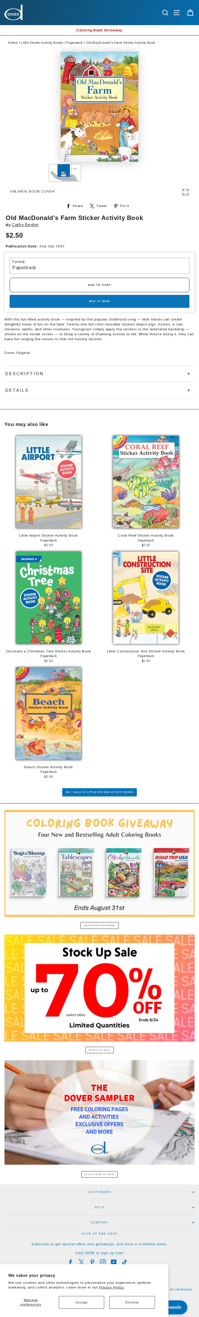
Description (24, 374)
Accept (81, 1302)
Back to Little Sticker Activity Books (103, 792)
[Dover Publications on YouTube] (114, 1262)
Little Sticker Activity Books (42, 43)
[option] (99, 30)
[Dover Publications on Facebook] (70, 1262)
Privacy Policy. (111, 1287)
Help (99, 1207)
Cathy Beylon (25, 225)
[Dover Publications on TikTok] (124, 1262)
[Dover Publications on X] (81, 1262)
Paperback (74, 43)
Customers (99, 1191)
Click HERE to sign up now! (99, 1253)
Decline (132, 1302)
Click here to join (100, 1174)
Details (17, 390)
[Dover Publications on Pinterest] (92, 1262)
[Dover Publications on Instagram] (103, 1262)
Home (13, 43)
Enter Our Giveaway (100, 925)
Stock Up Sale (100, 1050)
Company (99, 1222)
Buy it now (99, 301)
